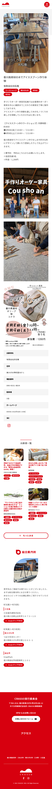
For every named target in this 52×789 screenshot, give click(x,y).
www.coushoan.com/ (16, 411)
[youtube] (9, 425)
